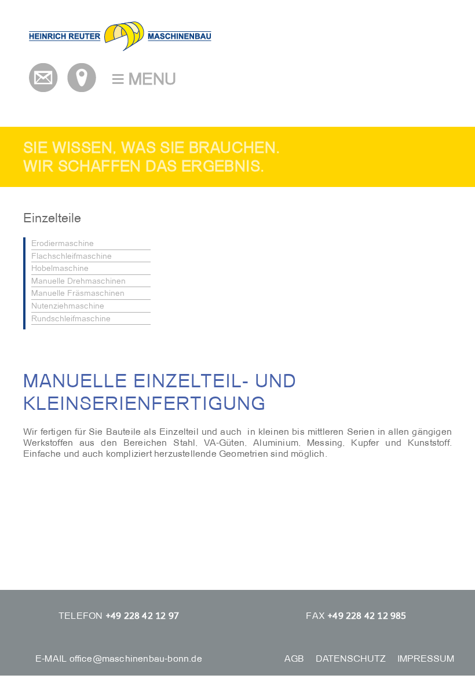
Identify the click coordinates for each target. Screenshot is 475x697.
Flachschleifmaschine (71, 256)
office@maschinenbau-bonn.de (136, 658)
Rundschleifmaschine (71, 318)
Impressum (425, 658)
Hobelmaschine (60, 268)
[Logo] (120, 48)
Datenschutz (351, 658)
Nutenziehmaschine (67, 305)
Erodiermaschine (62, 243)
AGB (294, 658)
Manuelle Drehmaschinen (78, 280)
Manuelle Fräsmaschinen (78, 293)
